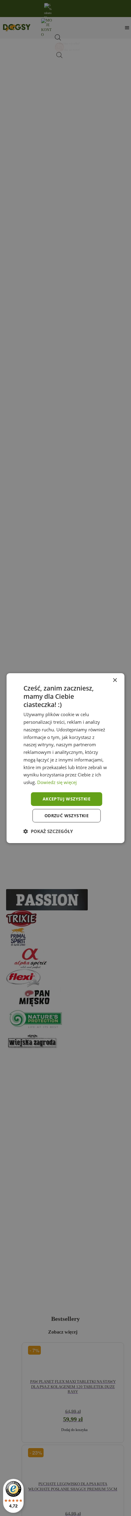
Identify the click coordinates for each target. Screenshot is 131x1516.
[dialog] (65, 758)
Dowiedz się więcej (57, 782)
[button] (48, 831)
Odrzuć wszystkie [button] (66, 815)
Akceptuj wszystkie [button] (66, 799)
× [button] (114, 680)
